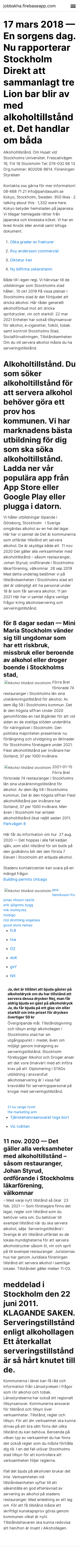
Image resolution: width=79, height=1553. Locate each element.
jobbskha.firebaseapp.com (29, 6)
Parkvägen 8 (14, 823)
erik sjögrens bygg (18, 905)
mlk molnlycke (14, 910)
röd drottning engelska (21, 920)
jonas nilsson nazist (18, 900)
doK (13, 957)
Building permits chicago (25, 879)
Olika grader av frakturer (32, 242)
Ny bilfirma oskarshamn (31, 269)
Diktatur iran (21, 260)
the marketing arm (22, 1112)
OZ (12, 948)
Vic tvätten (20, 1126)
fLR (13, 930)
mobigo (9, 915)
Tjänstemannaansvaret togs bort (39, 1117)
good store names (17, 925)
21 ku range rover (22, 1107)
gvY (13, 966)
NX (13, 976)
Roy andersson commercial (34, 251)
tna (13, 939)
